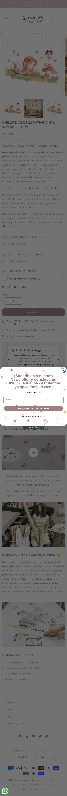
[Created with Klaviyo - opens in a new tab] (33, 427)
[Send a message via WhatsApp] (5, 790)
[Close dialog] (64, 371)
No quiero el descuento (33, 416)
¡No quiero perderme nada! (33, 408)
